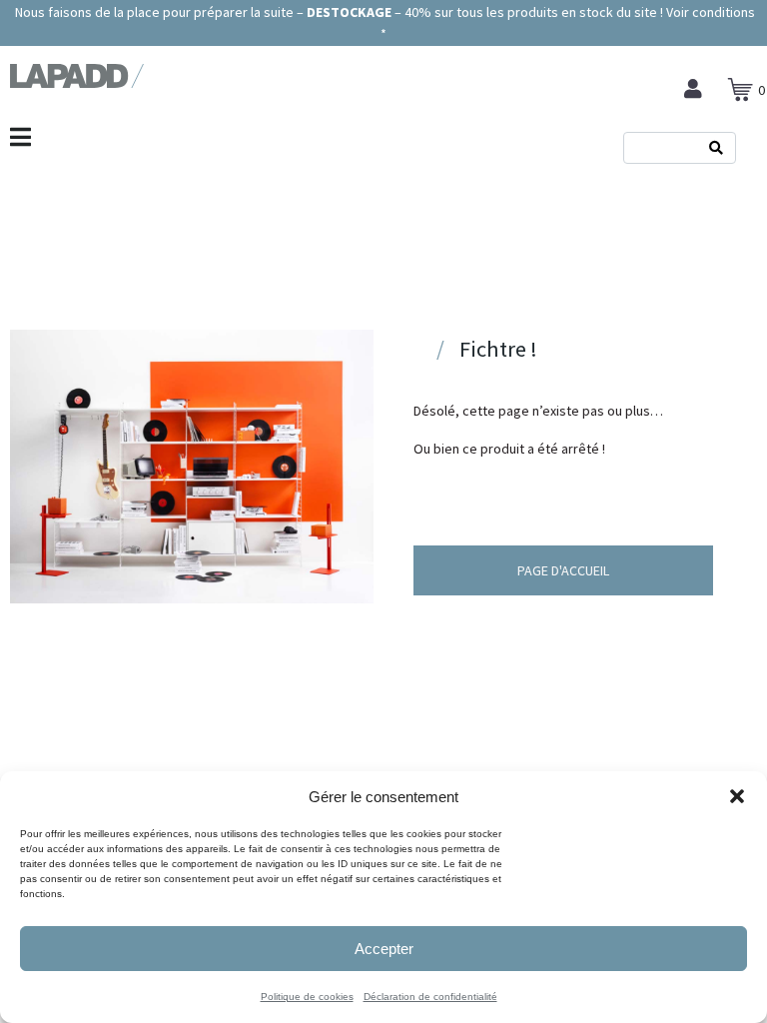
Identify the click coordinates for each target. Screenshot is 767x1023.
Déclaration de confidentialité (430, 996)
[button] (737, 796)
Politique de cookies (307, 996)
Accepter (384, 948)
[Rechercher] (716, 148)
